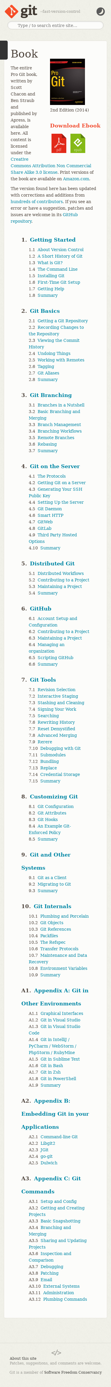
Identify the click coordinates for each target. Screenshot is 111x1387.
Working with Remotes (61, 360)
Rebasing (47, 444)
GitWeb (45, 521)
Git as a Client (52, 877)
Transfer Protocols (59, 948)
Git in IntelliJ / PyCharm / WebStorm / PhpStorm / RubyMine (52, 1046)
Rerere (45, 741)
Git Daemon (50, 508)
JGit (45, 1149)
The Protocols (52, 476)
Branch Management (59, 424)
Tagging (46, 366)
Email (46, 1279)
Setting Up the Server (61, 502)
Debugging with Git (60, 748)
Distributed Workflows (61, 573)
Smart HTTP (50, 515)
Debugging (52, 1266)
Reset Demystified (56, 728)
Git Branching (51, 395)
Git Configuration (56, 806)
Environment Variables (63, 968)
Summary (48, 295)
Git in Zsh (51, 1072)
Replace (48, 768)
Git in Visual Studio (60, 1020)
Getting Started (53, 240)
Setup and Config (59, 1201)
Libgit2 (48, 1143)
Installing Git (51, 275)
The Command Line (58, 269)
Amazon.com (76, 178)
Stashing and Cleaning (61, 702)
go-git (47, 1156)
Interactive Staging (58, 696)
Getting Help (51, 288)
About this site (23, 1358)
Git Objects (51, 922)
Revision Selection (56, 689)
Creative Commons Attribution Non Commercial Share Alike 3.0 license (51, 166)
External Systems (61, 1286)
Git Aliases (48, 373)
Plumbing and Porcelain (64, 916)
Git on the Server (55, 466)
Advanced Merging (57, 735)
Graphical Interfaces (62, 1013)
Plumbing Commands (65, 1299)
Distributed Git (52, 563)
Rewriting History (56, 722)
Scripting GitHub (55, 657)
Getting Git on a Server (62, 482)
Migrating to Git (54, 884)
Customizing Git (54, 796)
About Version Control (60, 249)
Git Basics (45, 311)
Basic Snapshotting (61, 1221)
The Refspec (53, 942)
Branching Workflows (60, 431)
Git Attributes (52, 813)
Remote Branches (56, 437)
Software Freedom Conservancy (73, 1372)
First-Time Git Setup (59, 282)
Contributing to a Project (63, 580)
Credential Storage (60, 774)
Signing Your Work (57, 709)
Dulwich (49, 1162)
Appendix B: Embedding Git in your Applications (55, 1114)
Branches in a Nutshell (61, 405)
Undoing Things (54, 353)
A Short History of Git (60, 256)
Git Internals (52, 906)
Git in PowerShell (58, 1078)
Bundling (49, 761)
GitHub (41, 608)
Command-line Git (59, 1136)
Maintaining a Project (60, 586)
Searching (48, 715)
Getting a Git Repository (63, 320)
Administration (58, 1292)
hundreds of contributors (37, 201)
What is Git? (50, 262)
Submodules (53, 755)
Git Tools (43, 680)
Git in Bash (52, 1065)
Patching (50, 1273)
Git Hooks (48, 819)
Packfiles (49, 935)
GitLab (45, 528)
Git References (55, 929)
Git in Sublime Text (60, 1059)
